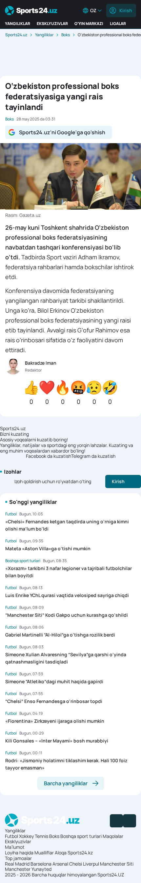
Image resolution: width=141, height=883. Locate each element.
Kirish (125, 10)
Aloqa (61, 852)
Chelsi (75, 864)
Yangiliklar (44, 35)
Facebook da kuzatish (48, 456)
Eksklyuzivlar (18, 841)
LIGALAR (118, 23)
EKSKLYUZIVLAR (52, 23)
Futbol (11, 836)
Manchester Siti (116, 864)
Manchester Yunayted (28, 869)
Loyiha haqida (19, 852)
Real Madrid (17, 864)
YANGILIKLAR (17, 23)
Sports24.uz (16, 35)
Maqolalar (113, 836)
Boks (65, 35)
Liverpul (91, 864)
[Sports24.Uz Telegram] (129, 820)
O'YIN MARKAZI (88, 23)
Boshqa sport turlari (81, 836)
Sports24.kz (80, 852)
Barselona (40, 864)
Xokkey (26, 836)
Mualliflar (44, 852)
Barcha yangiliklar (66, 783)
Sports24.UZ (110, 874)
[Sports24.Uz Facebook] (116, 820)
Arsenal (60, 864)
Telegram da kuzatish (93, 456)
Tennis (41, 836)
